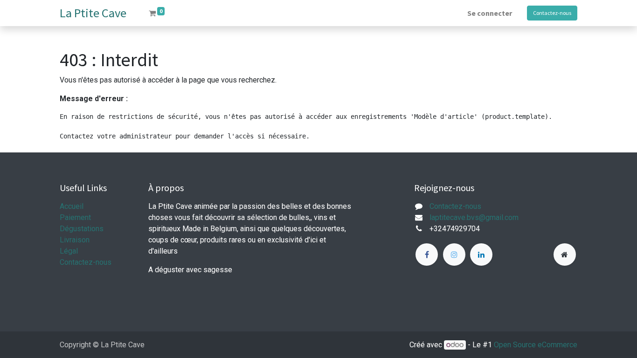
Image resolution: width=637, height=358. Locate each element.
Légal (69, 251)
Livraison (75, 239)
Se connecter (489, 13)
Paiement (75, 217)
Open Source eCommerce (535, 344)
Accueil (71, 206)
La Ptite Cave (93, 13)
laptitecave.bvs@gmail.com (474, 217)
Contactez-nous (552, 12)
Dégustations (82, 228)
